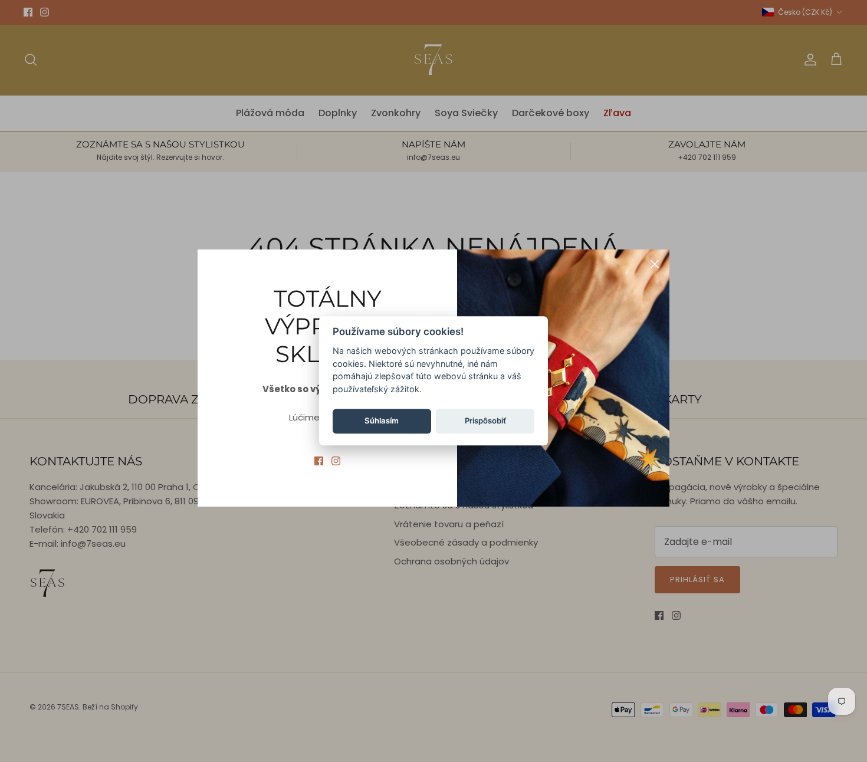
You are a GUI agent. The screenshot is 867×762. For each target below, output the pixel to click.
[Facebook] (318, 460)
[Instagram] (335, 460)
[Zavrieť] (655, 264)
